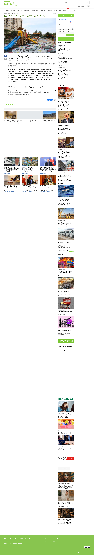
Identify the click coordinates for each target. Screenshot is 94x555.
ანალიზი (61, 183)
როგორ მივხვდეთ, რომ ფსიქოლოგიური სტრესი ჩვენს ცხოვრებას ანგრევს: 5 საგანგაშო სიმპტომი (65, 415)
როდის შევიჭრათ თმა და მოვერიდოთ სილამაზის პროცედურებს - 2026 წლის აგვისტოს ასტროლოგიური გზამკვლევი (64, 522)
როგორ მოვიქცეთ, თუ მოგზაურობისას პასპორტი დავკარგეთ (64, 448)
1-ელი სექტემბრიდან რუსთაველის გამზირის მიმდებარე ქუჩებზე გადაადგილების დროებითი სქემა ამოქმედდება (29, 169)
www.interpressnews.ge (9, 191)
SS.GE (6, 108)
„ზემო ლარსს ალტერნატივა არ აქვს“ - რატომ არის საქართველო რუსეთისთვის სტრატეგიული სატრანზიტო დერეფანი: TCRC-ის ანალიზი (65, 202)
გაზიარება (51, 100)
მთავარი (6, 538)
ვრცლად (71, 251)
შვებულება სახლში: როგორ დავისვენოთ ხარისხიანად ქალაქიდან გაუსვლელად (65, 432)
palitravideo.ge (7, 173)
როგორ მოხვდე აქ (51, 108)
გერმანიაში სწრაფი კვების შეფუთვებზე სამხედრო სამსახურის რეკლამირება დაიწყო (64, 293)
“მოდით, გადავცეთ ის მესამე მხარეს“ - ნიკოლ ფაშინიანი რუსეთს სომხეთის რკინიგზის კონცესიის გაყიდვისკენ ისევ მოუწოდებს (64, 154)
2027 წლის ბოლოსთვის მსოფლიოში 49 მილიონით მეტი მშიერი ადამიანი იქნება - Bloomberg (64, 224)
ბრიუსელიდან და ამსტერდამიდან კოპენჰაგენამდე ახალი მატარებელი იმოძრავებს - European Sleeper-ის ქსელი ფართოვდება (64, 50)
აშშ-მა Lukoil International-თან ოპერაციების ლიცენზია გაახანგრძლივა (65, 313)
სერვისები (27, 538)
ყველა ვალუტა (70, 34)
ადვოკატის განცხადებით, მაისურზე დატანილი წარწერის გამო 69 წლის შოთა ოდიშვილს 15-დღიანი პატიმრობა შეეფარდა (11, 188)
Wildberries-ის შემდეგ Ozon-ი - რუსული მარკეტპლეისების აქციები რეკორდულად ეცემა (65, 273)
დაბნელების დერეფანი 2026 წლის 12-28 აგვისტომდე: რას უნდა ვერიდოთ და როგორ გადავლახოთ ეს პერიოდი (65, 504)
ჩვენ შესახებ (13, 538)
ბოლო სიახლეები (64, 43)
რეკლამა (21, 538)
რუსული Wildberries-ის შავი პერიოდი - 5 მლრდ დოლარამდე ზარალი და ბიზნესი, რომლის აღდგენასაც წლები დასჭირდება (64, 334)
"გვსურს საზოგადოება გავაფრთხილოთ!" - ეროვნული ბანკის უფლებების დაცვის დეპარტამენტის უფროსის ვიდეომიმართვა (11, 169)
